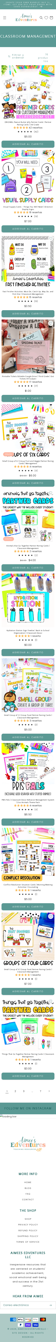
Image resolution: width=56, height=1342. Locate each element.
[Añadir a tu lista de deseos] (50, 69)
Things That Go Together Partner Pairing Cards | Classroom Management (28, 1055)
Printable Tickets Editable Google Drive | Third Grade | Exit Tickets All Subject (28, 377)
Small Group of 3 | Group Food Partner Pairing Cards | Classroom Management (28, 716)
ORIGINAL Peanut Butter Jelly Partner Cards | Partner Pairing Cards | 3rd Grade (28, 123)
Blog (28, 1188)
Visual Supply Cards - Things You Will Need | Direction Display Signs (28, 208)
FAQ (28, 1193)
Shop (28, 1218)
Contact (28, 1199)
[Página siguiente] (49, 1091)
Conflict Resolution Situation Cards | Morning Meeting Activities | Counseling (28, 886)
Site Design (20, 1332)
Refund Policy (28, 1230)
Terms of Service (28, 1241)
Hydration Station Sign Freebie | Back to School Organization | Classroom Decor (28, 632)
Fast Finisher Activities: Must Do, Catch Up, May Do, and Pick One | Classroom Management (28, 293)
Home (28, 1182)
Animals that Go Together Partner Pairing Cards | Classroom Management (28, 547)
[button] (4, 17)
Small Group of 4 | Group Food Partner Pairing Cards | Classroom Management (28, 970)
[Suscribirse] (50, 1305)
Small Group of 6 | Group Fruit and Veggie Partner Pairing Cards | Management (28, 462)
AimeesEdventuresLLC (32, 1328)
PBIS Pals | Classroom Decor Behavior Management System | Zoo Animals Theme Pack (28, 801)
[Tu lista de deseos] (46, 17)
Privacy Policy (28, 1224)
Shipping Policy (28, 1236)
